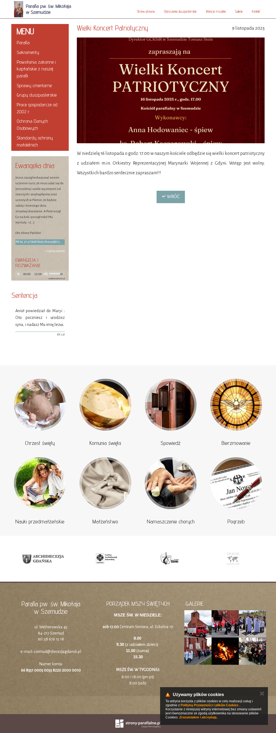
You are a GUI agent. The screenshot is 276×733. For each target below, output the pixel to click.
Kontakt (256, 11)
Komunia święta (105, 443)
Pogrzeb (236, 521)
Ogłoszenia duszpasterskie (180, 11)
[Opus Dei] (233, 558)
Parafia (23, 42)
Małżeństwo (105, 521)
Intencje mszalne (216, 11)
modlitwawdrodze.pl (57, 279)
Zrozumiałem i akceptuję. (198, 717)
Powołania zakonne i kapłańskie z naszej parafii (36, 69)
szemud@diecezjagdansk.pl (57, 651)
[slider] (56, 273)
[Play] (19, 274)
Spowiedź (171, 443)
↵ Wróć (171, 196)
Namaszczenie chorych (171, 521)
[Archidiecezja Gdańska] (43, 558)
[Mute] (46, 274)
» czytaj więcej (55, 251)
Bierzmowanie (236, 443)
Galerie (239, 11)
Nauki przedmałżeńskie (39, 521)
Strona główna (146, 11)
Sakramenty (28, 52)
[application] (40, 274)
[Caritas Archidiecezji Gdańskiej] (106, 558)
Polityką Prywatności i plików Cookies (210, 705)
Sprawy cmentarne (34, 85)
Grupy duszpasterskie (37, 95)
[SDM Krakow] (170, 558)
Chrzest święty (40, 443)
